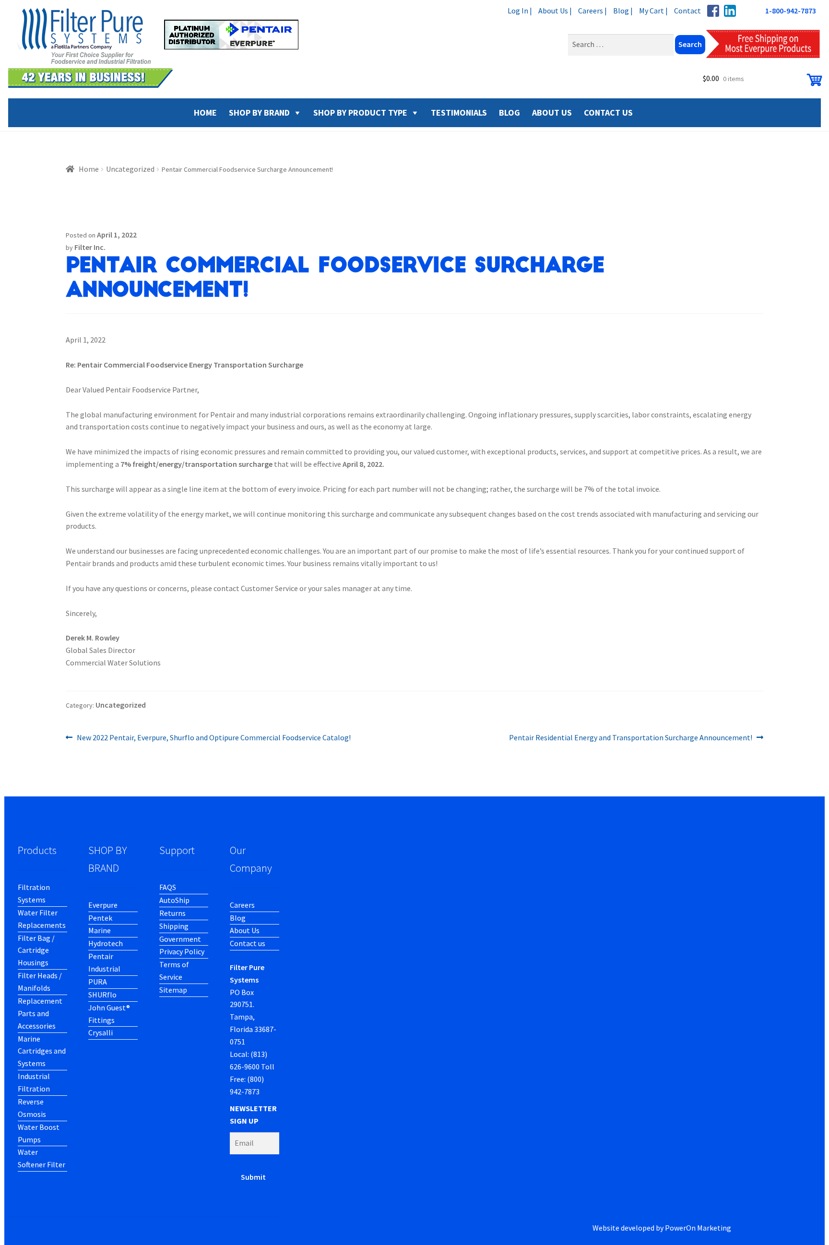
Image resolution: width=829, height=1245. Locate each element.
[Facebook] (713, 11)
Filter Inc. (90, 247)
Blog (238, 918)
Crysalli (100, 1032)
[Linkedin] (730, 11)
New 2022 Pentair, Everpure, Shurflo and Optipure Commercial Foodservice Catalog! (213, 738)
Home (89, 169)
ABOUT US (552, 112)
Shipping (174, 926)
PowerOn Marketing (698, 1228)
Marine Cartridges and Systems (42, 1051)
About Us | (555, 10)
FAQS (167, 887)
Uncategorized (130, 169)
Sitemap (173, 990)
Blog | (623, 10)
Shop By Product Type (360, 112)
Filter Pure (159, 48)
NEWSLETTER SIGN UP (253, 1114)
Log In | (520, 10)
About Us (245, 930)
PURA (97, 981)
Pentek (100, 918)
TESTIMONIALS (459, 112)
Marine (99, 930)
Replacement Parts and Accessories (40, 1013)
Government (180, 939)
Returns (172, 913)
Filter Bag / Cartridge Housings (36, 950)
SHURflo (102, 994)
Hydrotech (105, 943)
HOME (205, 112)
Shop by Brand (259, 112)
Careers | (592, 10)
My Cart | (653, 10)
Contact (687, 10)
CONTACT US (608, 112)
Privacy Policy (181, 951)
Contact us (247, 943)
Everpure (103, 905)
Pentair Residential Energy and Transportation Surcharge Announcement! (630, 738)
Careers (242, 905)
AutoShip (174, 900)
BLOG (509, 112)
